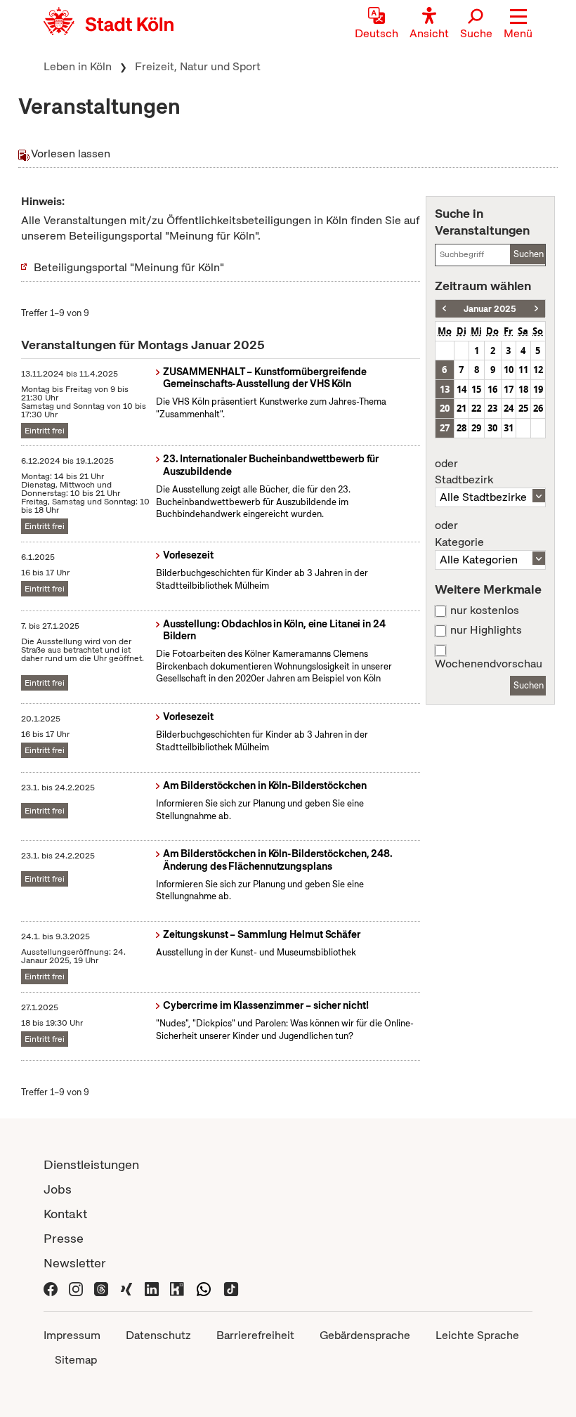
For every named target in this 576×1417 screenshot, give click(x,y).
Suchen (528, 254)
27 (445, 428)
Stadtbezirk (464, 472)
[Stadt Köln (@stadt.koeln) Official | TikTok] (231, 1287)
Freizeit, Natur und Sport (198, 66)
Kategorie (459, 533)
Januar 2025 (490, 309)
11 (523, 369)
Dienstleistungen (91, 1164)
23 (492, 408)
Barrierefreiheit (255, 1335)
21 (461, 408)
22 (476, 408)
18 (523, 389)
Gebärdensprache (365, 1335)
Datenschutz (158, 1335)
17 (508, 389)
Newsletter (75, 1263)
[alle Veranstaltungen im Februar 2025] (536, 309)
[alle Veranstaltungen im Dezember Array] (444, 309)
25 (523, 408)
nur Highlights (486, 630)
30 (492, 428)
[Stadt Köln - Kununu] (177, 1287)
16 (492, 389)
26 (538, 408)
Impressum (72, 1335)
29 (476, 428)
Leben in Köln (78, 66)
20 (445, 408)
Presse (64, 1238)
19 (538, 389)
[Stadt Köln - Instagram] (76, 1287)
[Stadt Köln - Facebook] (51, 1287)
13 (445, 389)
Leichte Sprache (477, 1335)
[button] (518, 24)
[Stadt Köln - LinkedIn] (152, 1287)
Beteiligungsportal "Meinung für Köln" (129, 267)
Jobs (58, 1189)
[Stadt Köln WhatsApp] (203, 1287)
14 (461, 389)
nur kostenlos (484, 610)
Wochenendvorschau (488, 664)
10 (508, 369)
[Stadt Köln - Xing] (126, 1287)
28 (461, 428)
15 (476, 389)
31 (508, 428)
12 (538, 369)
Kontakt (65, 1214)
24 (508, 408)
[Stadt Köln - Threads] (101, 1287)
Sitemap (76, 1359)
